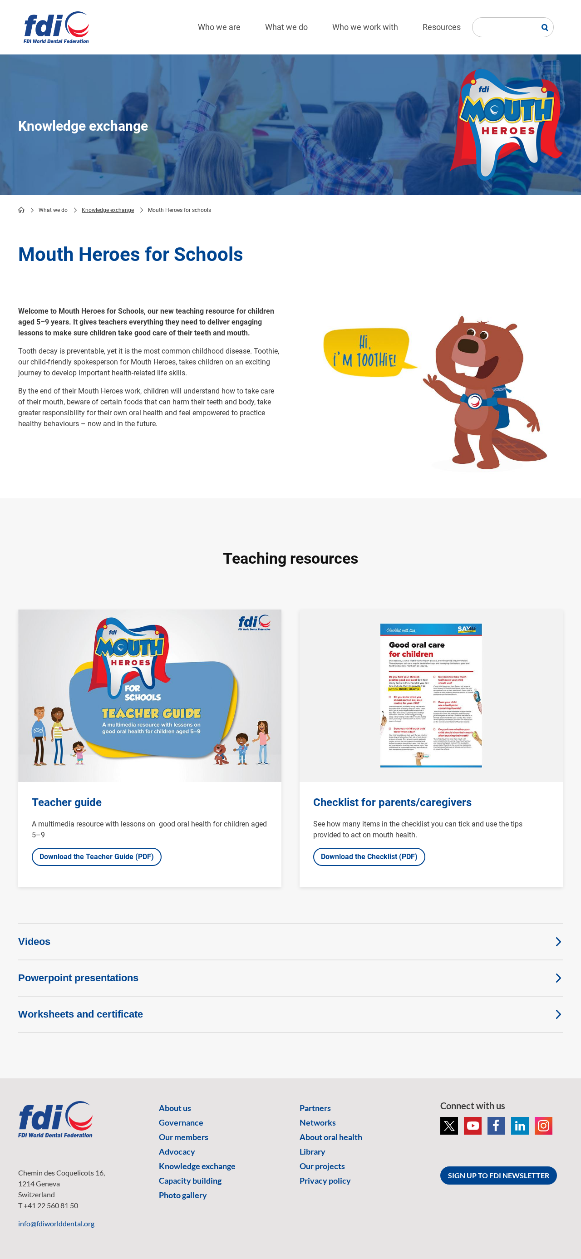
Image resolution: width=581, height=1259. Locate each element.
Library (312, 1151)
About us (175, 1108)
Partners (315, 1108)
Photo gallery (183, 1195)
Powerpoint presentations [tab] (78, 978)
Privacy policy (325, 1180)
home (21, 210)
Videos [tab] (34, 941)
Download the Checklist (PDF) (369, 856)
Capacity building (190, 1180)
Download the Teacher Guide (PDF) (96, 856)
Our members (183, 1137)
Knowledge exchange (108, 210)
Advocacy (177, 1151)
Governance (181, 1122)
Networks (318, 1122)
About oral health (331, 1137)
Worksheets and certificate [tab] (80, 1014)
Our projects (322, 1166)
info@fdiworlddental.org (56, 1223)
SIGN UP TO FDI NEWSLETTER (498, 1175)
